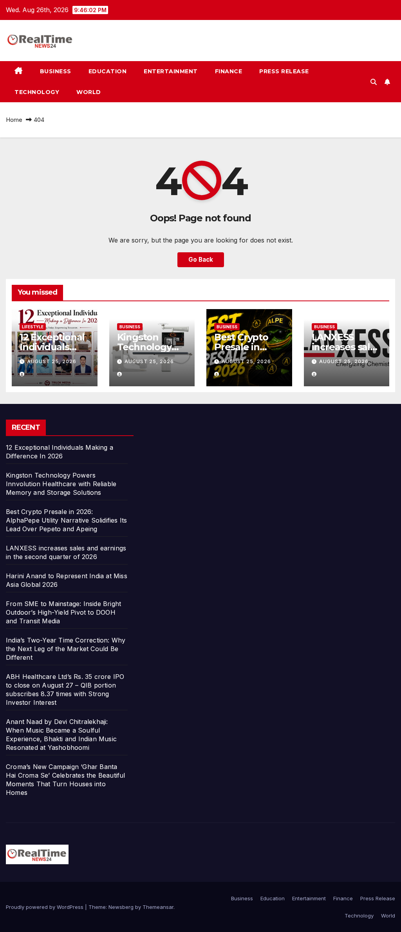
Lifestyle (32, 326)
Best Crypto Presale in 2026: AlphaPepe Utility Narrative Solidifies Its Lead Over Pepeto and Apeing (66, 520)
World (88, 92)
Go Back (200, 259)
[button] (373, 82)
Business (55, 71)
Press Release (284, 71)
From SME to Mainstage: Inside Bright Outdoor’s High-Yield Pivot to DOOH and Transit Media (63, 612)
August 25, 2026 (51, 361)
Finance (228, 71)
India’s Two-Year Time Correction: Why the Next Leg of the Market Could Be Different (65, 648)
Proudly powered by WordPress (45, 907)
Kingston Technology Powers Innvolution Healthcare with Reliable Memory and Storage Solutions (61, 483)
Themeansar (158, 907)
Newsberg (121, 907)
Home (14, 119)
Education (108, 71)
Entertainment (171, 71)
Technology (36, 92)
